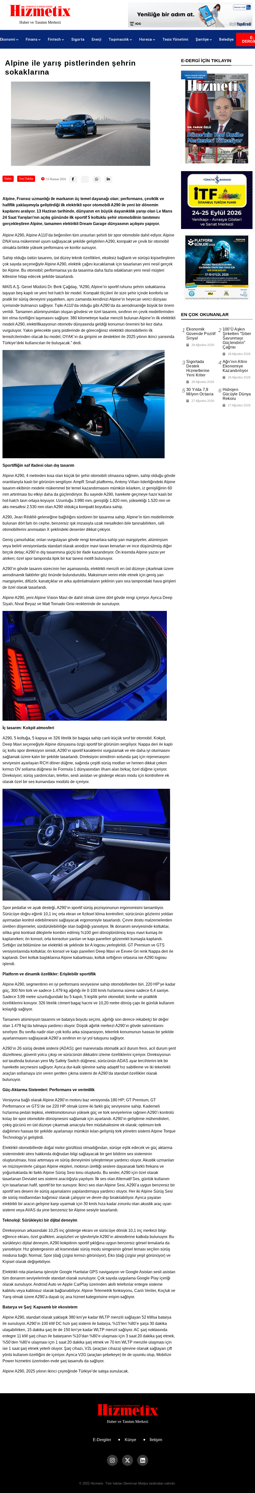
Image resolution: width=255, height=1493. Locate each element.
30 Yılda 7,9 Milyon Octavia (199, 391)
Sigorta (77, 39)
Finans (31, 39)
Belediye (226, 39)
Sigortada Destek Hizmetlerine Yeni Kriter (198, 368)
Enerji (96, 39)
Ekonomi (7, 39)
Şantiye (202, 39)
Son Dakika (26, 178)
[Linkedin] (142, 1460)
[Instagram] (112, 1460)
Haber (8, 178)
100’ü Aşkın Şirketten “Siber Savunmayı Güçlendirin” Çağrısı (237, 338)
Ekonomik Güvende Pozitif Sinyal (201, 333)
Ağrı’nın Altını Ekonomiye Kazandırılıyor (235, 366)
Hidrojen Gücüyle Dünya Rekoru (237, 394)
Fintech (54, 39)
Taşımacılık (119, 39)
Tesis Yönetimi (175, 39)
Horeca (145, 39)
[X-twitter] (127, 1460)
